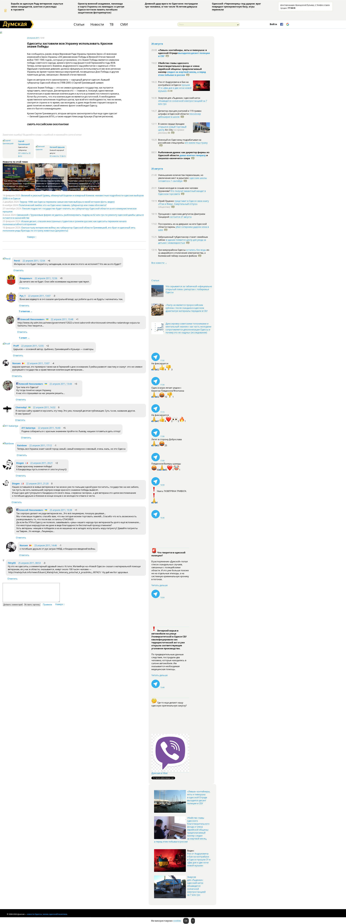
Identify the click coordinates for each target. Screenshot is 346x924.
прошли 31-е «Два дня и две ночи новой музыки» (175, 87)
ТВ (112, 24)
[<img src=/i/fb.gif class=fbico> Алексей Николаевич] (10, 323)
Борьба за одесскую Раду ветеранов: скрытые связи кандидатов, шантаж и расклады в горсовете (37, 6)
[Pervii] (7, 258)
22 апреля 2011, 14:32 (44, 407)
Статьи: (155, 280)
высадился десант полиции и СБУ (184, 55)
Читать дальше (159, 585)
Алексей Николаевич (32, 319)
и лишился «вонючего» (183, 157)
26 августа (157, 43)
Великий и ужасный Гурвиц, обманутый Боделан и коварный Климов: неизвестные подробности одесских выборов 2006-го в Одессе (73, 197)
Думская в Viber (159, 773)
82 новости (54, 156)
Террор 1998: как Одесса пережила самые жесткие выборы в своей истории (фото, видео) (67, 201)
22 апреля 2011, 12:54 (34, 260)
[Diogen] (8, 468)
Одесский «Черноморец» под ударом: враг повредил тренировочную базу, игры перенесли (236, 6)
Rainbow (22, 445)
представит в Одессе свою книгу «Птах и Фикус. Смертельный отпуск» (183, 202)
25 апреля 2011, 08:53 (29, 562)
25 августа (157, 168)
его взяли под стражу (196, 142)
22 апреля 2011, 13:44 (60, 383)
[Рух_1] (11, 301)
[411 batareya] (10, 425)
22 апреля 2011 (33, 38)
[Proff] (6, 343)
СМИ (124, 24)
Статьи (79, 24)
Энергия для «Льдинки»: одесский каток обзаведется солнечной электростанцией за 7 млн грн (196, 886)
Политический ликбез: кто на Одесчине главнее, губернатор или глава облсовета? (63, 205)
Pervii (17, 260)
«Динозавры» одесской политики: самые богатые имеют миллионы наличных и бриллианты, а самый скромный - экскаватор (84, 183)
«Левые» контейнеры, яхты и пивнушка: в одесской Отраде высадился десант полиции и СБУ (198, 797)
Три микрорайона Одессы (172, 249)
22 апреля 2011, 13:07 (39, 295)
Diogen (20, 463)
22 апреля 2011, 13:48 (62, 319)
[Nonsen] (6, 365)
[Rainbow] (8, 443)
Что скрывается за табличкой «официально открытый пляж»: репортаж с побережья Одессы (189, 289)
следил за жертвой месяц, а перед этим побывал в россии (182, 73)
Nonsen (16, 363)
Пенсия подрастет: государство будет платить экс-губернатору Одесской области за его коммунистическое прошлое (70, 210)
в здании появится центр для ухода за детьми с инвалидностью (182, 241)
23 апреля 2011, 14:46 (45, 545)
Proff (16, 345)
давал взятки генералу (192, 155)
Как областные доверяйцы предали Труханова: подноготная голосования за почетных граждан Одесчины (19, 185)
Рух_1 (23, 295)
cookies (177, 920)
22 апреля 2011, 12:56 (46, 278)
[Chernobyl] (7, 412)
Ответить (19, 270)
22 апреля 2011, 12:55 (32, 345)
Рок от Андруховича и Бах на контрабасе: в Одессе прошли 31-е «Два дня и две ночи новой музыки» (198, 859)
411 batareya (28, 427)
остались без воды (196, 249)
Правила (47, 604)
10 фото (62, 156)
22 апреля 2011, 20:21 (41, 463)
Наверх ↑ (31, 236)
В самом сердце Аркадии (171, 123)
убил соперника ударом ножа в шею (183, 228)
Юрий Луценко (166, 200)
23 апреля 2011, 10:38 (61, 510)
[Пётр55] (3, 560)
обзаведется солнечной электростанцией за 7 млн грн (182, 102)
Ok (185, 920)
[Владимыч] (11, 284)
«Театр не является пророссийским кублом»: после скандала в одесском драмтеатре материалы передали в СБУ (187, 307)
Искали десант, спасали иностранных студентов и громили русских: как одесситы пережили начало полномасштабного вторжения (65, 223)
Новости (97, 24)
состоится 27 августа (180, 216)
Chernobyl (21, 407)
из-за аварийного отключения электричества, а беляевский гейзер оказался (184, 252)
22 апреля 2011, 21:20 (37, 483)
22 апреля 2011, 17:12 (40, 445)
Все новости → (159, 262)
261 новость (23, 153)
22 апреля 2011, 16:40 (49, 427)
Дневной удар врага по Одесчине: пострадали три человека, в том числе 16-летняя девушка (171, 5)
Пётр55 (12, 562)
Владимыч (26, 278)
